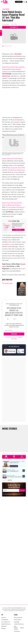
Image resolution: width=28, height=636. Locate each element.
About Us (3, 617)
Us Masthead (4, 619)
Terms (20, 337)
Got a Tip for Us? (5, 622)
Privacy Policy (14, 338)
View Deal (18, 229)
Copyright (16, 622)
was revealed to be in (16, 207)
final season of (15, 167)
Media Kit (4, 626)
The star (16, 170)
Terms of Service (18, 617)
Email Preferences (6, 624)
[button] (24, 2)
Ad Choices (17, 631)
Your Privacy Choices (16, 628)
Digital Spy (17, 122)
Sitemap (3, 628)
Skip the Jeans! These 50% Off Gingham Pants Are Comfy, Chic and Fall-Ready (18, 225)
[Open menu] (2, 1)
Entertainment (5, 9)
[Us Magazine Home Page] (5, 2)
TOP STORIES (13, 27)
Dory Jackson (6, 24)
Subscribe (18, 2)
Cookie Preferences (19, 624)
